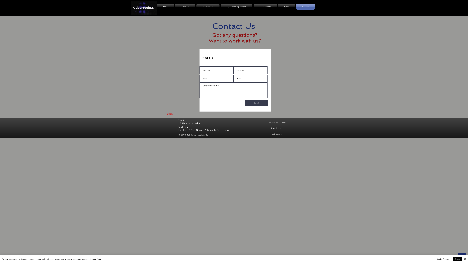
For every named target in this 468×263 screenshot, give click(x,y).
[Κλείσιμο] (465, 259)
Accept (457, 259)
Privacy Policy (95, 259)
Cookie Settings (443, 259)
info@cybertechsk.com (191, 123)
